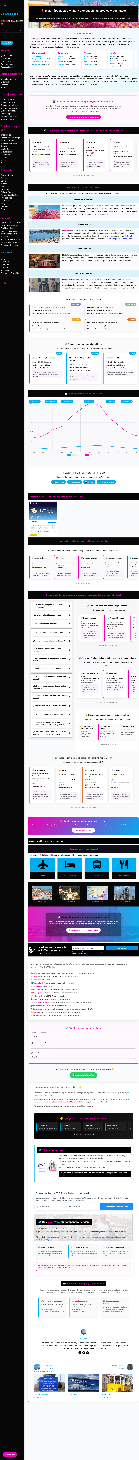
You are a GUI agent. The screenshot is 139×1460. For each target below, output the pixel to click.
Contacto (5, 267)
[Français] (12, 21)
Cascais (4, 85)
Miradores (5, 155)
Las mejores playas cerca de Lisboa (119, 239)
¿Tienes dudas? (10, 1455)
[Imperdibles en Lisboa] (125, 894)
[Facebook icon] (79, 1352)
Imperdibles (6, 135)
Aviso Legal (6, 270)
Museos (4, 157)
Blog (3, 259)
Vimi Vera (5, 262)
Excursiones (6, 82)
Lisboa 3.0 (7, 43)
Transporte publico (9, 105)
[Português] (19, 21)
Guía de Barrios (7, 175)
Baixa (3, 178)
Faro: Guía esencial (9, 225)
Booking (42, 1095)
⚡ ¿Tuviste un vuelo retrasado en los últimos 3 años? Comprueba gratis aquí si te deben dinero (94, 1174)
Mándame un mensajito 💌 (112, 1312)
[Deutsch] (14, 21)
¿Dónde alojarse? (8, 111)
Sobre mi (5, 264)
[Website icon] (83, 1352)
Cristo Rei (5, 149)
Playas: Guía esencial (10, 239)
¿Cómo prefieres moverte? (40, 1053)
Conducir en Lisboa (41, 1394)
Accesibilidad (7, 67)
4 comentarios (106, 1397)
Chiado (4, 186)
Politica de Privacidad (10, 273)
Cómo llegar (89, 1125)
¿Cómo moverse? (8, 99)
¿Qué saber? (42, 1125)
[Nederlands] (7, 21)
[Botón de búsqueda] (21, 31)
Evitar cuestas (112, 1125)
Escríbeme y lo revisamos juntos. (52, 1311)
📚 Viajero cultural (58, 482)
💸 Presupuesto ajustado (106, 482)
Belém (3, 181)
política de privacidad (95, 952)
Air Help (49, 1095)
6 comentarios (38, 1397)
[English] (9, 21)
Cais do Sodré (7, 192)
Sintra (3, 87)
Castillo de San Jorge (10, 138)
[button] (44, 212)
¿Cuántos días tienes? (38, 1033)
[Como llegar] (83, 1383)
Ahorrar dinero (7, 119)
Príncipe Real (6, 198)
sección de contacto (98, 1237)
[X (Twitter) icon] (87, 1352)
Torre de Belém (7, 140)
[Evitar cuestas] (117, 1383)
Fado (3, 163)
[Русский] (21, 21)
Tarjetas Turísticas (9, 116)
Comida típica (7, 114)
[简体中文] (4, 21)
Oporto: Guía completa (11, 222)
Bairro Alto (5, 189)
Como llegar (72, 1394)
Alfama (4, 184)
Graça (3, 203)
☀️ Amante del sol (74, 482)
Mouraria (5, 201)
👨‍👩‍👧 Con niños (89, 482)
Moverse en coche (9, 108)
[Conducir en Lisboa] (49, 1383)
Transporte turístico (9, 102)
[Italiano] (17, 21)
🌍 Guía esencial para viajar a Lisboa (83, 930)
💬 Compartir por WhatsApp (83, 1075)
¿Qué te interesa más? (38, 1043)
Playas (4, 160)
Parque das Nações (9, 195)
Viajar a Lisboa (9, 13)
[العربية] (2, 21)
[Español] (2, 24)
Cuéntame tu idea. (78, 1311)
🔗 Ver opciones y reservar (83, 830)
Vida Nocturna (7, 152)
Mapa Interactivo (8, 79)
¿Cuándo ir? (66, 1125)
